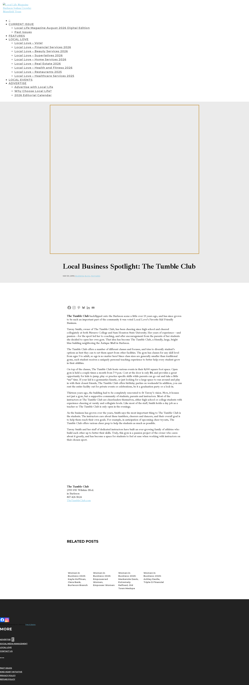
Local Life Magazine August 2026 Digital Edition (52, 28)
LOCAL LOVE (19, 39)
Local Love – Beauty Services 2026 (41, 51)
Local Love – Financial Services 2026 (42, 47)
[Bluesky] (83, 307)
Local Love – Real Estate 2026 (37, 63)
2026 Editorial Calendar (33, 95)
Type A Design (30, 624)
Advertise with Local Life (33, 87)
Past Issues (23, 32)
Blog (87, 276)
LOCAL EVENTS (21, 79)
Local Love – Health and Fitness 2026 (43, 67)
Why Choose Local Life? (33, 91)
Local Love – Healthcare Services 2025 (44, 76)
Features (95, 276)
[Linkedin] (88, 307)
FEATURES (17, 35)
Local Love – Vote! (28, 43)
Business (79, 276)
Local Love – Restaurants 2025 (38, 72)
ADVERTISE (18, 83)
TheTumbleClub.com (79, 500)
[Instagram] (74, 307)
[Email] (93, 307)
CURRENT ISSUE (21, 24)
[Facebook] (69, 307)
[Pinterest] (78, 307)
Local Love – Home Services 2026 (40, 59)
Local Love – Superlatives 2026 (38, 55)
